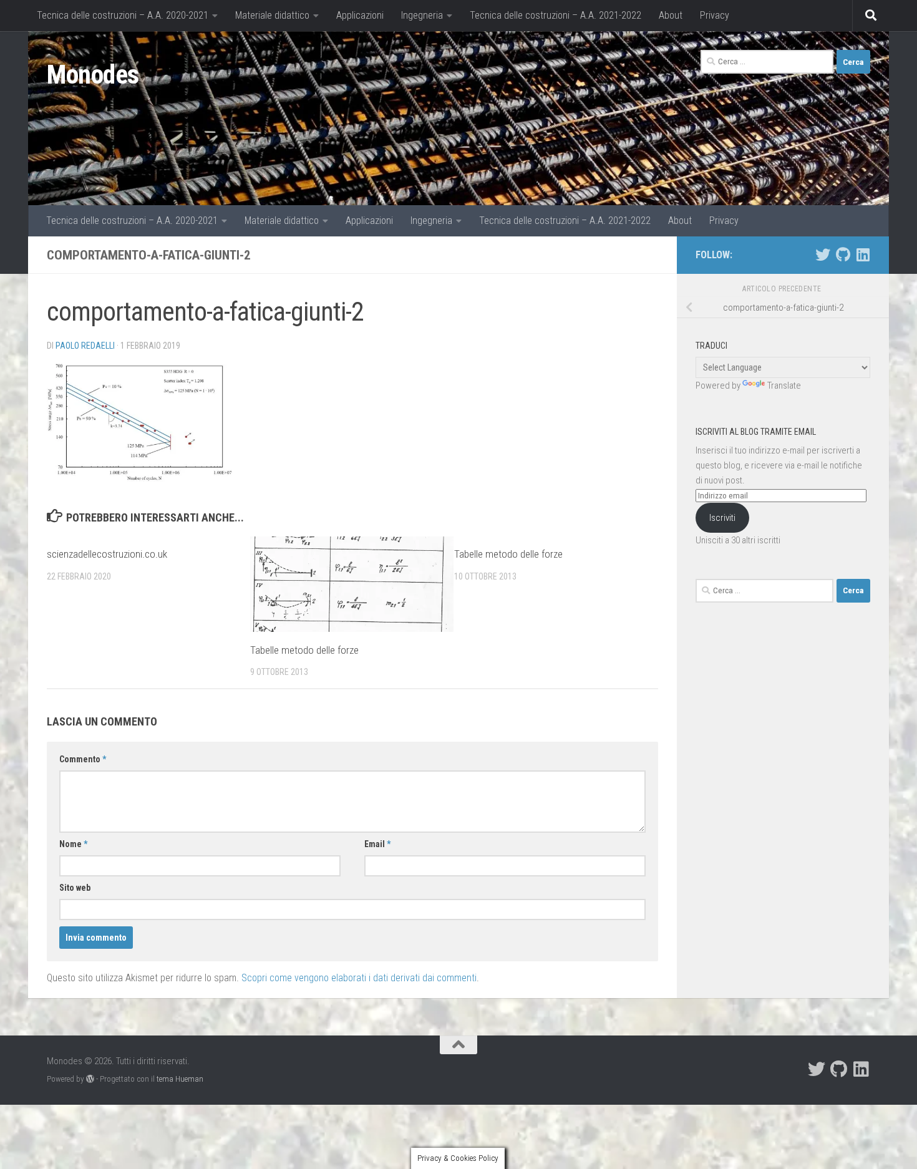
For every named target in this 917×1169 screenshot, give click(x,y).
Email (377, 844)
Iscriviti (722, 517)
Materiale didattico (272, 15)
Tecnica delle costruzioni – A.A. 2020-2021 (122, 15)
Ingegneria (422, 15)
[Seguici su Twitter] (822, 254)
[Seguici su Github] (842, 254)
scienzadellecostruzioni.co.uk (107, 554)
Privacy (714, 15)
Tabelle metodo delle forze (304, 649)
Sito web (74, 888)
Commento (82, 759)
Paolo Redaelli (85, 346)
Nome (73, 844)
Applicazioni (360, 15)
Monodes (93, 74)
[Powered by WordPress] (90, 1079)
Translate (784, 385)
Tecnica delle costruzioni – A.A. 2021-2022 (555, 15)
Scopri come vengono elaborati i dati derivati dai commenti (359, 978)
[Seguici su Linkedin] (862, 254)
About (670, 15)
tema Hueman (180, 1079)
